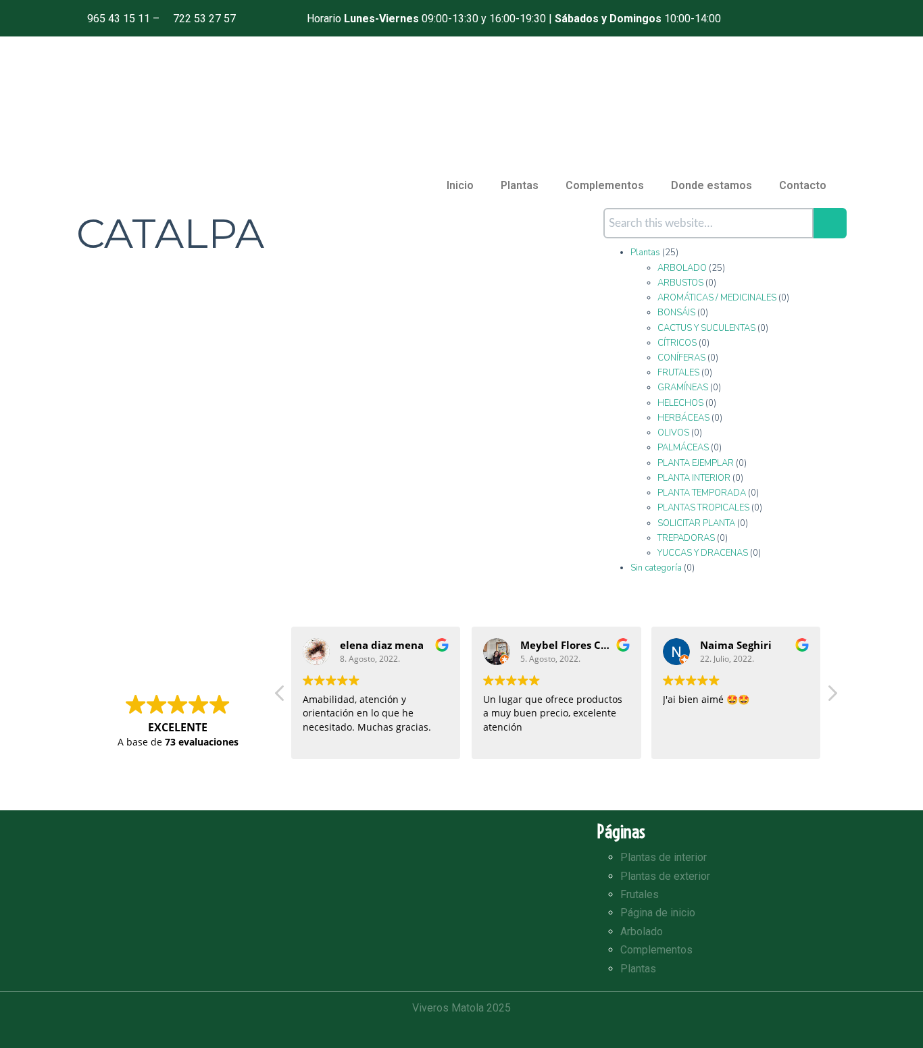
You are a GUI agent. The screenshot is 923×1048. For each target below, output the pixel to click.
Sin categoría (656, 568)
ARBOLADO (682, 268)
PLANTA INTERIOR (693, 478)
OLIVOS (673, 433)
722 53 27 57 (204, 18)
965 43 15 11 (118, 18)
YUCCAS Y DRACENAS (702, 553)
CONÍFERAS (681, 358)
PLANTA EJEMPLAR (695, 463)
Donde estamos (711, 185)
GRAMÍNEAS (682, 388)
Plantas (520, 185)
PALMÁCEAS (683, 448)
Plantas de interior (663, 857)
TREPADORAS (686, 538)
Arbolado (641, 931)
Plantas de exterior (665, 876)
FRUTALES (678, 373)
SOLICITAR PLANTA (696, 523)
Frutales (639, 894)
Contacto (802, 185)
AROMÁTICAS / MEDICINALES (716, 298)
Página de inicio (657, 912)
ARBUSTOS (680, 283)
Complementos (605, 185)
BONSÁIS (676, 313)
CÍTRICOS (677, 343)
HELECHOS (680, 403)
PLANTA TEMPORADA (701, 493)
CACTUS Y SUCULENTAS (706, 328)
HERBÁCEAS (683, 418)
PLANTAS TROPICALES (703, 508)
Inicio (460, 185)
